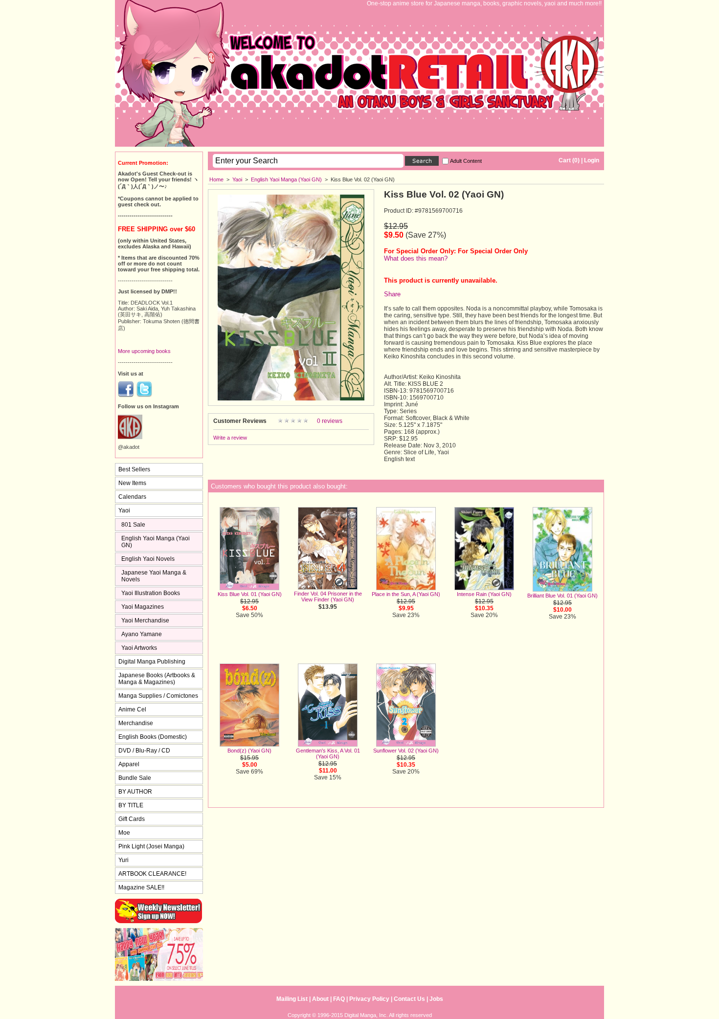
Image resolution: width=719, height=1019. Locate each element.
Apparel (128, 764)
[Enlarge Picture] (291, 398)
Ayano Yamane (141, 634)
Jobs (436, 999)
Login (591, 160)
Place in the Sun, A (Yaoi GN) (406, 594)
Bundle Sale (134, 778)
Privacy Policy (369, 999)
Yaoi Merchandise (145, 620)
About (320, 999)
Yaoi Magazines (142, 606)
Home (216, 179)
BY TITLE (130, 805)
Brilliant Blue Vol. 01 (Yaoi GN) (562, 595)
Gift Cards (131, 819)
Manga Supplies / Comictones (158, 695)
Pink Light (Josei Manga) (151, 846)
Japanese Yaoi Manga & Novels (153, 576)
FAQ (339, 999)
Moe (124, 832)
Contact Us (409, 999)
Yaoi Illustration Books (150, 593)
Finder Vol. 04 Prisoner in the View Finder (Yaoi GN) (328, 596)
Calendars (132, 496)
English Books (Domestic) (152, 736)
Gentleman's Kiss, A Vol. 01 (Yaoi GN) (328, 753)
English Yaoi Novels (148, 558)
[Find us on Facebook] (126, 395)
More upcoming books (144, 351)
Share (392, 294)
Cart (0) (569, 160)
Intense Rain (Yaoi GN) (484, 594)
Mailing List (292, 999)
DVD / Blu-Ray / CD (144, 750)
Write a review (230, 438)
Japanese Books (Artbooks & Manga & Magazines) (156, 679)
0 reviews (329, 421)
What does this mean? (416, 258)
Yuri (123, 860)
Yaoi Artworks (139, 647)
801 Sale (133, 524)
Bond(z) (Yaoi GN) (249, 750)
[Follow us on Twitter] (144, 395)
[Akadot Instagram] (130, 437)
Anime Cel (132, 709)
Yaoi (237, 179)
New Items (132, 483)
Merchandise (135, 723)
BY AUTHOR (135, 791)
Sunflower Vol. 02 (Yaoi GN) (406, 750)
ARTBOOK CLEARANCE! (152, 873)
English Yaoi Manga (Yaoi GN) (286, 179)
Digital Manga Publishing (151, 661)
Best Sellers (134, 469)
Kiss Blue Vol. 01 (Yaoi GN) (250, 594)
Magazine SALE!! (141, 887)
